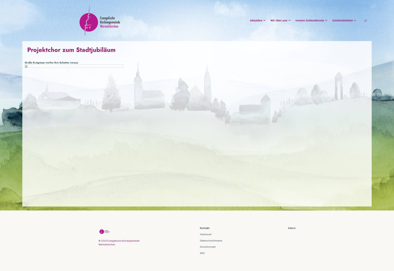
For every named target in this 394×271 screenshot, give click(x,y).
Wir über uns (278, 20)
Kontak (204, 228)
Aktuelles (256, 20)
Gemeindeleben (342, 20)
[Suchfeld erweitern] (365, 20)
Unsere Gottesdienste (310, 20)
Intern (292, 228)
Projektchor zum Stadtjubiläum (71, 49)
